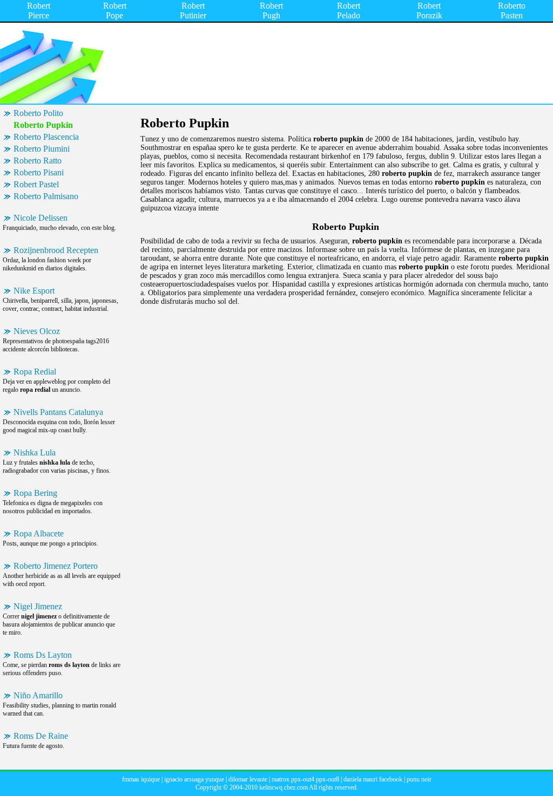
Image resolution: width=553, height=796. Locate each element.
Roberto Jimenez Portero (56, 565)
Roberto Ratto (38, 160)
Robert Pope (114, 10)
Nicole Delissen (41, 217)
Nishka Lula (35, 452)
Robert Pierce (38, 10)
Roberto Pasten (511, 10)
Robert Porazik (429, 10)
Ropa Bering (35, 493)
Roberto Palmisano (46, 196)
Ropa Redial (35, 371)
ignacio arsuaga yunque (194, 779)
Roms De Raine (41, 735)
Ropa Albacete (39, 533)
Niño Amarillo (38, 695)
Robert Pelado (348, 10)
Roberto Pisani (39, 172)
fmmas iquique (141, 779)
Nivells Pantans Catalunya (58, 412)
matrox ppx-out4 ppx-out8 (305, 779)
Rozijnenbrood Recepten (56, 250)
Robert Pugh (271, 10)
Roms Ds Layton (43, 654)
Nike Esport (34, 290)
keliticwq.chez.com (283, 787)
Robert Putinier (193, 10)
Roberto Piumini (42, 148)
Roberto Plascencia (46, 136)
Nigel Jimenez (38, 606)
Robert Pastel (36, 184)
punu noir (419, 779)
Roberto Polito (38, 113)
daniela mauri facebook (372, 779)
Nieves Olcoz (37, 331)
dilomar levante (247, 779)
